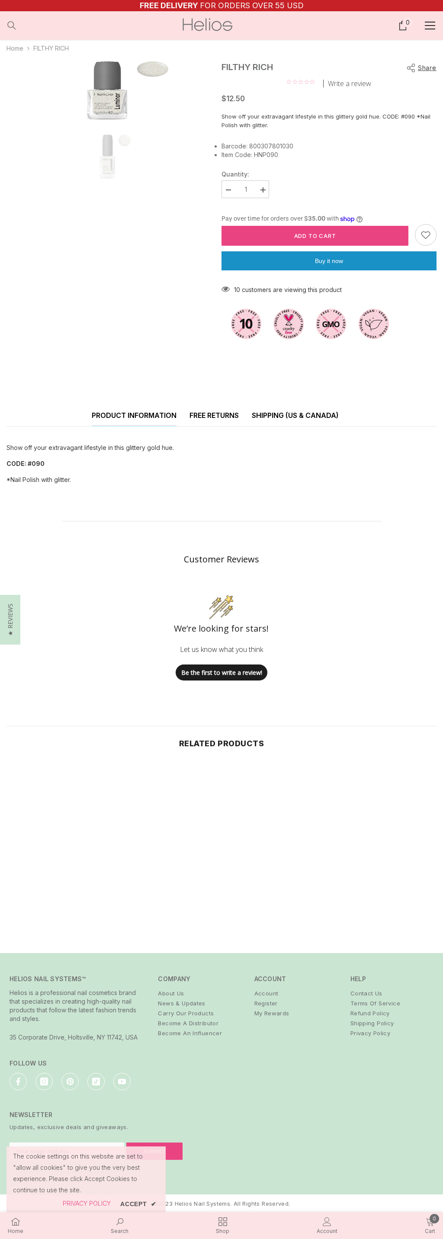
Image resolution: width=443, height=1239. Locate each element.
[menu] (430, 25)
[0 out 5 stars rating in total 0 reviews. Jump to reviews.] (303, 82)
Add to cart (315, 235)
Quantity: (235, 174)
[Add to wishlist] (426, 235)
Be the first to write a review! (221, 672)
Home (14, 48)
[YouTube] (122, 1081)
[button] (10, 620)
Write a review (349, 83)
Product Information (134, 415)
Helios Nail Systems (202, 1203)
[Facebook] (18, 1081)
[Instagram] (44, 1081)
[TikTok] (96, 1081)
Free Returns (214, 415)
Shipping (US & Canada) (295, 415)
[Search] (11, 25)
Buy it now (329, 260)
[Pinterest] (70, 1081)
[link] (57, 909)
